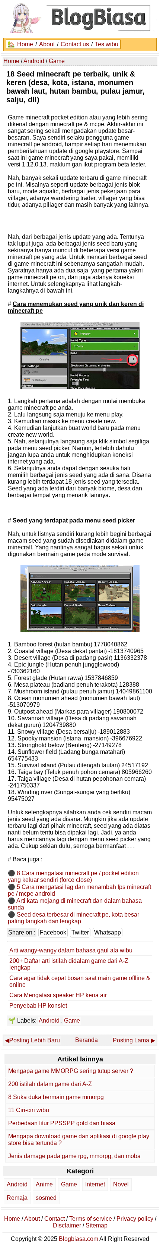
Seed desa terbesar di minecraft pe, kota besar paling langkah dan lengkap (73, 917)
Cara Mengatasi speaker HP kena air (58, 995)
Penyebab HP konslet (38, 1005)
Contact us (75, 44)
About (47, 44)
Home (25, 44)
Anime (44, 1184)
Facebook (53, 932)
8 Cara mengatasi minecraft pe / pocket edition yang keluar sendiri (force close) (73, 876)
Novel (121, 1184)
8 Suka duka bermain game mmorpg (56, 1097)
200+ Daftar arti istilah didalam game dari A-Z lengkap (68, 964)
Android (49, 1020)
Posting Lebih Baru (34, 1040)
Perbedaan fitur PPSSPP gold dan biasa (61, 1123)
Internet (95, 1184)
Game (72, 1020)
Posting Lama (131, 1040)
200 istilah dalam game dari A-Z (50, 1084)
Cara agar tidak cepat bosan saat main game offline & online (79, 981)
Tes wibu (106, 44)
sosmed (46, 1198)
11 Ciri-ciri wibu (28, 1110)
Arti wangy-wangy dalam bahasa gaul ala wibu (70, 950)
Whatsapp (107, 932)
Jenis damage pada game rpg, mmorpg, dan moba (74, 1156)
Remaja (17, 1198)
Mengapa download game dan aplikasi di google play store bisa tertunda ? (78, 1139)
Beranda (86, 1040)
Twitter (80, 932)
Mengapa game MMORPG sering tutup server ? (70, 1071)
